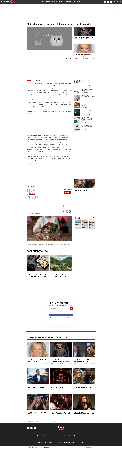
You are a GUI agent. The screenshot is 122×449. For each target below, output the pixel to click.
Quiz (73, 1)
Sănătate (54, 1)
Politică (48, 1)
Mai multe (67, 192)
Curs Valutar (81, 442)
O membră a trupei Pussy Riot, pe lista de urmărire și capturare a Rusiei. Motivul (84, 413)
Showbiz (61, 1)
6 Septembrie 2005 (37, 80)
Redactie (79, 1)
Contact (40, 442)
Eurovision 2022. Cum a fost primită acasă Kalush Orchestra (60, 386)
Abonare (119, 1)
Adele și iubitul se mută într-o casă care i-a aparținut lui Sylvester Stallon (84, 386)
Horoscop (68, 1)
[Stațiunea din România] (61, 263)
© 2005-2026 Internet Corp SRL (33, 447)
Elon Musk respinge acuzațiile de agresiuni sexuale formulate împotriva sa (37, 387)
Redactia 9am (68, 189)
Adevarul (32, 200)
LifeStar (76, 58)
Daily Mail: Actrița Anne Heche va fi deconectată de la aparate (36, 360)
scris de (85, 58)
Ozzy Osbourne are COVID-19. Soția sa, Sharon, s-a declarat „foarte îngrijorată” (61, 413)
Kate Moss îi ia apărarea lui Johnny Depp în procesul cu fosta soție (83, 360)
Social (42, 1)
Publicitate (74, 442)
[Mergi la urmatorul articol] (119, 7)
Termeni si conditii (53, 442)
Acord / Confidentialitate (64, 442)
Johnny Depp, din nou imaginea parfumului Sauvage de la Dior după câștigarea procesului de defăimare (84, 39)
